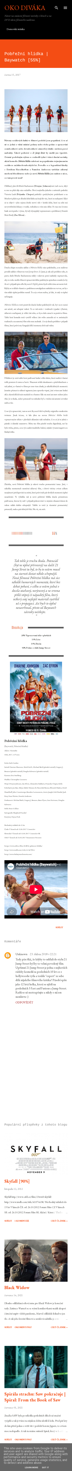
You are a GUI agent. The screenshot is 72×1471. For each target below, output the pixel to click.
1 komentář (22, 1220)
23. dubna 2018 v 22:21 (43, 954)
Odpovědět (24, 1002)
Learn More (31, 1467)
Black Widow (17, 1287)
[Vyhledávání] (56, 6)
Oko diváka (24, 7)
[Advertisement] (36, 1085)
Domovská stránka (16, 29)
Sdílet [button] (59, 927)
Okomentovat (23, 1327)
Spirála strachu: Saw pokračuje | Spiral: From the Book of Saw (35, 1397)
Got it (45, 1467)
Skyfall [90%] (17, 1181)
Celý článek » (59, 1220)
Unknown (21, 954)
